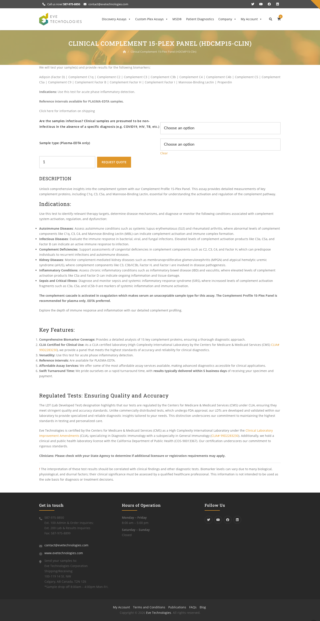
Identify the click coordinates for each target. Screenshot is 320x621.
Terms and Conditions (149, 607)
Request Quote (114, 162)
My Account (249, 19)
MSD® (177, 19)
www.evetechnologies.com (63, 553)
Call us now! (63, 4)
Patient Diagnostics (200, 19)
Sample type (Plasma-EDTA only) (64, 143)
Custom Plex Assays (149, 19)
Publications (177, 607)
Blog (203, 607)
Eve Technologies (158, 613)
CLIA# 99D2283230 (224, 436)
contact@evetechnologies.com (108, 4)
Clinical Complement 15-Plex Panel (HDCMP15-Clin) (163, 52)
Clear (164, 153)
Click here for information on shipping (67, 111)
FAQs (193, 607)
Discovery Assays (114, 19)
